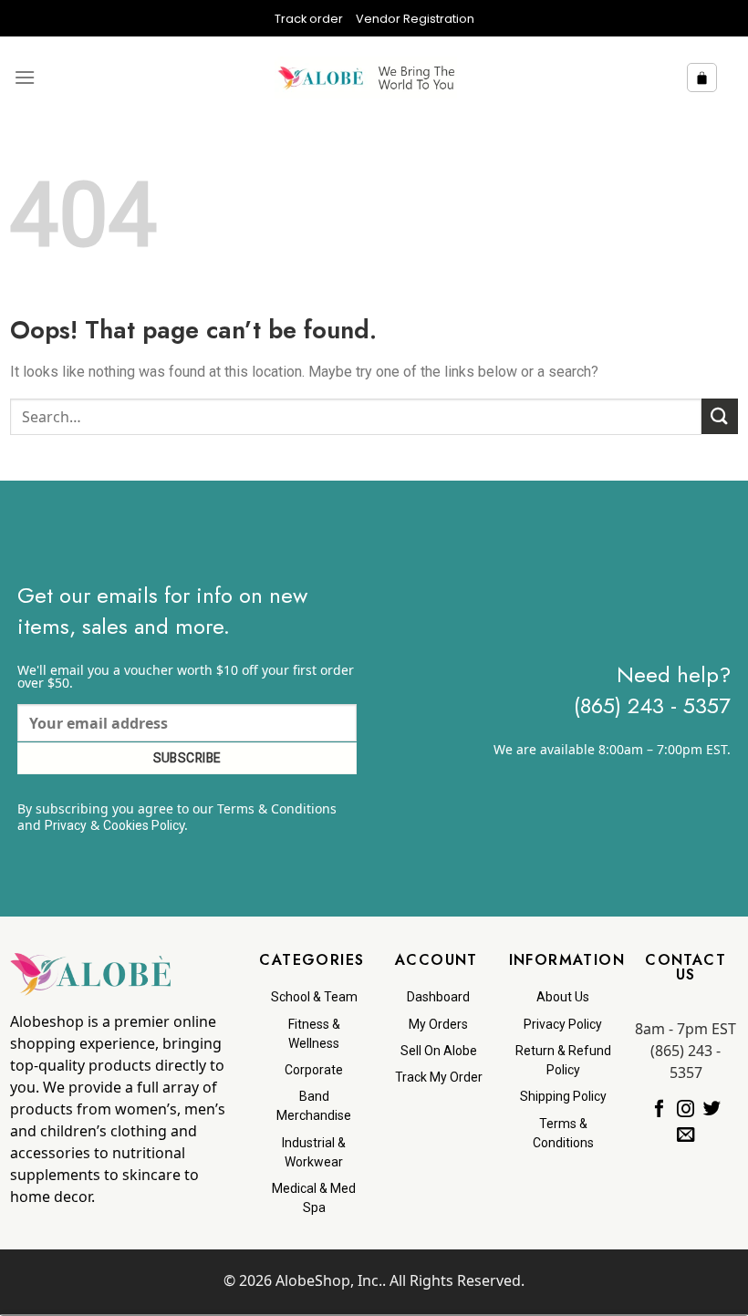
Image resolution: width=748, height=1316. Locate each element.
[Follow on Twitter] (712, 1110)
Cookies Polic (141, 825)
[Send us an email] (685, 1135)
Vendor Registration (415, 18)
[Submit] (719, 416)
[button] (25, 77)
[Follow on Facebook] (659, 1110)
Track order (309, 18)
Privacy (66, 825)
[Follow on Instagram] (685, 1110)
